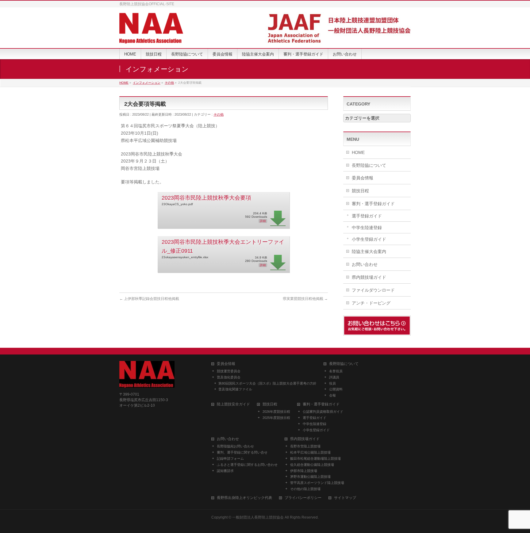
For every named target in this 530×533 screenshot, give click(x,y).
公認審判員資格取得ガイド (323, 411)
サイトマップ (345, 498)
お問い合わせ (365, 264)
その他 (218, 114)
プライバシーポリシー (303, 498)
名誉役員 (336, 371)
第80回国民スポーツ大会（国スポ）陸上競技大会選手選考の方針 (267, 383)
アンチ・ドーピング (371, 303)
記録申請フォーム (230, 458)
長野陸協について (369, 165)
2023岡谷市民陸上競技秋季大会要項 (206, 198)
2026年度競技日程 (276, 411)
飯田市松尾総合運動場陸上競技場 (315, 458)
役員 (332, 383)
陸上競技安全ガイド (233, 404)
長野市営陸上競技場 (305, 446)
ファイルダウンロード (373, 290)
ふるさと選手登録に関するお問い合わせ (247, 464)
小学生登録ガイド (369, 239)
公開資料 (336, 389)
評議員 (334, 377)
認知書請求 (225, 471)
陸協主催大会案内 (369, 251)
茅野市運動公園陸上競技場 (310, 476)
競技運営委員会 (228, 371)
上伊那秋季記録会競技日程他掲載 (149, 299)
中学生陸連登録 (367, 227)
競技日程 (360, 190)
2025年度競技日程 (276, 418)
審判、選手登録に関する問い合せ (242, 452)
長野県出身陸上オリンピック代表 (244, 498)
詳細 (263, 221)
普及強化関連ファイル (235, 389)
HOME (358, 152)
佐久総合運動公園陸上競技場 (312, 464)
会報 (332, 395)
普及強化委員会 (228, 377)
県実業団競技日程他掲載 (305, 299)
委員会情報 (362, 177)
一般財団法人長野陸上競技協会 (258, 517)
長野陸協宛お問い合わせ (235, 446)
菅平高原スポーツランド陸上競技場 (317, 483)
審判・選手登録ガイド (373, 203)
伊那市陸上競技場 (303, 471)
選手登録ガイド (367, 215)
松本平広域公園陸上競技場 (310, 452)
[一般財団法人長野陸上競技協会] (151, 37)
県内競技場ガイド (369, 277)
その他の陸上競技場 (305, 489)
